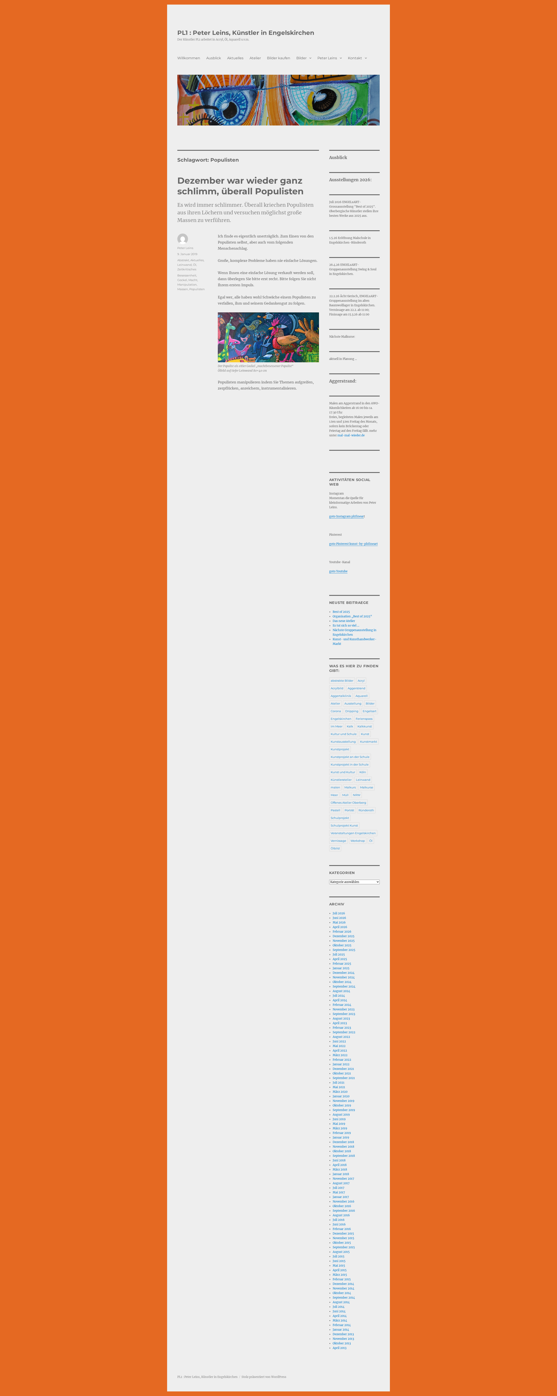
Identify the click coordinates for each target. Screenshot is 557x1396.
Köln (362, 772)
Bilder (301, 58)
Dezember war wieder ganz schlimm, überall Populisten (240, 186)
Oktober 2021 (342, 1073)
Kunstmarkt (368, 741)
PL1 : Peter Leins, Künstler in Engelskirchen (245, 32)
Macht (192, 280)
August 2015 (341, 1252)
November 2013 (343, 1339)
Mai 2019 (339, 1124)
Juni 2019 (339, 1119)
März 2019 (340, 1128)
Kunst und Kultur (343, 772)
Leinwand (184, 264)
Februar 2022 (342, 1060)
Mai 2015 (339, 1265)
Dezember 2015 (343, 1233)
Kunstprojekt (340, 749)
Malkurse (366, 787)
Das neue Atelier (344, 621)
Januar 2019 (341, 1137)
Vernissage (338, 840)
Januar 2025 (341, 968)
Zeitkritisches (186, 269)
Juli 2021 (338, 1082)
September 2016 (344, 1211)
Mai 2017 (339, 1192)
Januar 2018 (341, 1174)
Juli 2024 (339, 996)
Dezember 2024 (343, 973)
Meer (334, 795)
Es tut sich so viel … (346, 625)
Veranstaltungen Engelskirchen (353, 833)
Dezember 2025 (343, 936)
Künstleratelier (341, 779)
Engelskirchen (341, 718)
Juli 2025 (339, 954)
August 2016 (341, 1215)
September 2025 (344, 950)
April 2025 (340, 959)
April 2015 (340, 1270)
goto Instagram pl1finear (346, 516)
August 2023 (341, 1018)
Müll (345, 795)
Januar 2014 (341, 1330)
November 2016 (343, 1201)
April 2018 (340, 1165)
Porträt (349, 810)
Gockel (182, 280)
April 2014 (340, 1316)
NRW (356, 795)
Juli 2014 (338, 1307)
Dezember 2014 (343, 1284)
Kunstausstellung (343, 741)
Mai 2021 (339, 1087)
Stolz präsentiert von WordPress (264, 1377)
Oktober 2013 (342, 1343)
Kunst (365, 734)
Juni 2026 (339, 918)
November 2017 (343, 1179)
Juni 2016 (339, 1224)
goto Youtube (338, 571)
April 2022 (340, 1050)
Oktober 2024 (342, 982)
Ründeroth (366, 810)
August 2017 (341, 1183)
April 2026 (340, 927)
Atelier (255, 58)
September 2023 (344, 1014)
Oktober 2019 (342, 1105)
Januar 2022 (341, 1064)
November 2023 (343, 1009)
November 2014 (343, 1288)
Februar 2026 (342, 931)
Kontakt (355, 58)
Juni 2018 (339, 1160)
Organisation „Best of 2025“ (352, 616)
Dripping (351, 711)
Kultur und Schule (344, 734)
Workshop (358, 840)
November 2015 (343, 1238)
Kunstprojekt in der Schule (350, 764)
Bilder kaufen (278, 58)
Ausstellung (352, 703)
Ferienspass (364, 718)
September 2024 (344, 986)
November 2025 (344, 941)
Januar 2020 (341, 1096)
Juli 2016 (339, 1220)
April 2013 (339, 1348)
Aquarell (362, 696)
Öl (194, 264)
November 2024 (344, 977)
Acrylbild (337, 688)
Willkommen (188, 58)
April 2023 (340, 1023)
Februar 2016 (342, 1229)
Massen (182, 289)
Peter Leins (327, 58)
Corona (336, 711)
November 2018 (343, 1147)
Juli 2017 (338, 1188)
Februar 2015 (342, 1279)
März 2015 (340, 1275)
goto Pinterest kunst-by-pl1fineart (353, 544)
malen (335, 787)
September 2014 (344, 1297)
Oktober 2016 (342, 1206)
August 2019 (341, 1114)
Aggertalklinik (341, 696)
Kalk (350, 726)
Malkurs (350, 787)
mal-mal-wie (346, 435)
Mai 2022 (339, 1046)
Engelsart (369, 711)
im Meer (336, 726)
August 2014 (341, 1302)
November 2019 (343, 1101)
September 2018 (344, 1156)
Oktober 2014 (342, 1293)
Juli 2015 (338, 1256)
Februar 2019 (342, 1133)
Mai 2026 (339, 922)
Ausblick (213, 58)
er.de (361, 435)
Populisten (197, 289)
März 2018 (340, 1169)
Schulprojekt (340, 818)
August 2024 (341, 991)
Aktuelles (235, 58)
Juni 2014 (339, 1311)
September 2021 (344, 1078)
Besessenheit (186, 275)
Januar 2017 (341, 1197)
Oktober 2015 (342, 1243)
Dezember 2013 (343, 1334)
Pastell (335, 810)
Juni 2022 (339, 1041)
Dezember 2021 (343, 1069)
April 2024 (340, 1000)
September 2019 (344, 1110)
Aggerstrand (356, 688)
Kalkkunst (364, 726)
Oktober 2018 (342, 1151)
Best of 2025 (341, 612)
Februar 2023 (342, 1028)
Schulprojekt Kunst (344, 825)
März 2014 (340, 1320)
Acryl (361, 680)
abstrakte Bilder (342, 680)
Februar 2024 (342, 1005)
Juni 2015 (339, 1261)
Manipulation (187, 284)
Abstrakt (183, 260)
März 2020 (340, 1092)
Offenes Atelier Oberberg (348, 802)
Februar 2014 (342, 1325)
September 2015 (344, 1247)
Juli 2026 (339, 913)
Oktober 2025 (342, 945)
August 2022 (341, 1037)
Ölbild (335, 848)
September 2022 (344, 1032)
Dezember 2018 (343, 1142)
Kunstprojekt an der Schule (350, 757)
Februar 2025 (342, 964)
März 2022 (340, 1055)
